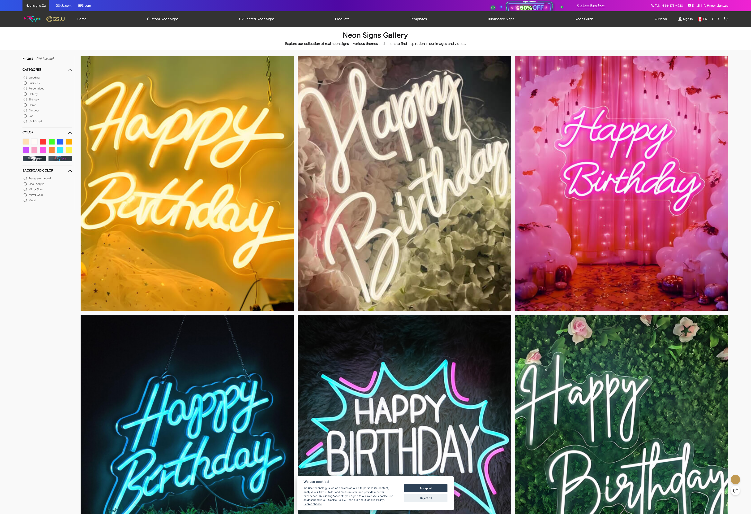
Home (82, 19)
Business (34, 83)
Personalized (36, 88)
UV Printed (35, 121)
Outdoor (34, 110)
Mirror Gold (36, 195)
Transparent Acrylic (40, 178)
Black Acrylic (36, 184)
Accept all (426, 488)
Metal (32, 200)
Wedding (34, 77)
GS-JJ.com (64, 6)
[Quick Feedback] (735, 490)
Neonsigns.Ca (36, 6)
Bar (31, 116)
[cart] (726, 19)
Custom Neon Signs (163, 19)
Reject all (426, 498)
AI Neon (660, 19)
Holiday (33, 94)
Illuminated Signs (501, 19)
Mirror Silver (36, 189)
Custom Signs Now (591, 5)
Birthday (34, 99)
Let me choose (313, 504)
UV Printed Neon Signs (257, 19)
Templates (418, 19)
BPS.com (84, 6)
